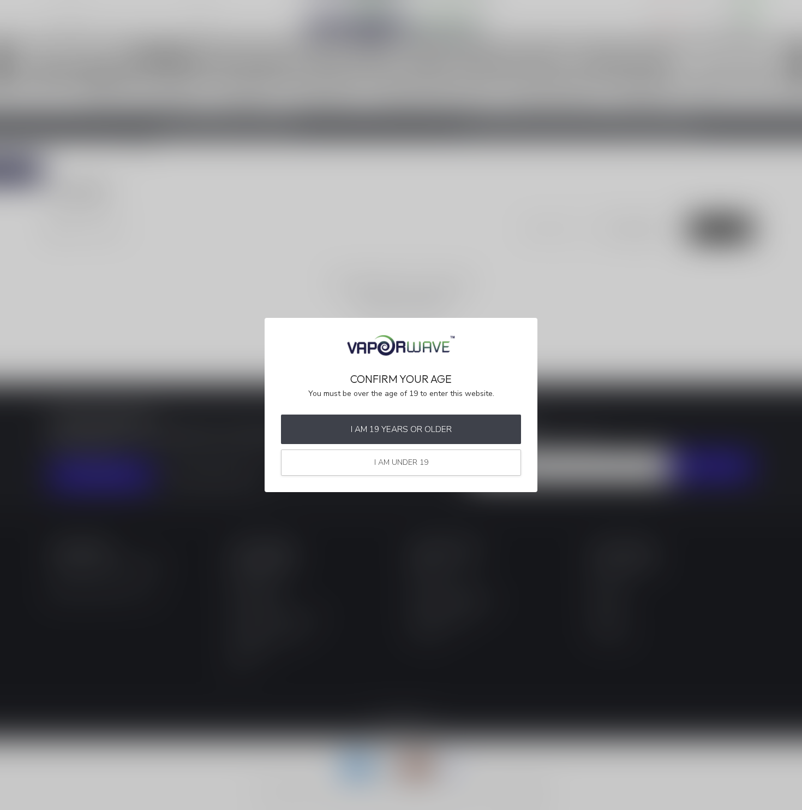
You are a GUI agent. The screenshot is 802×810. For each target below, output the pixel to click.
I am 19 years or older (401, 429)
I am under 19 (401, 462)
